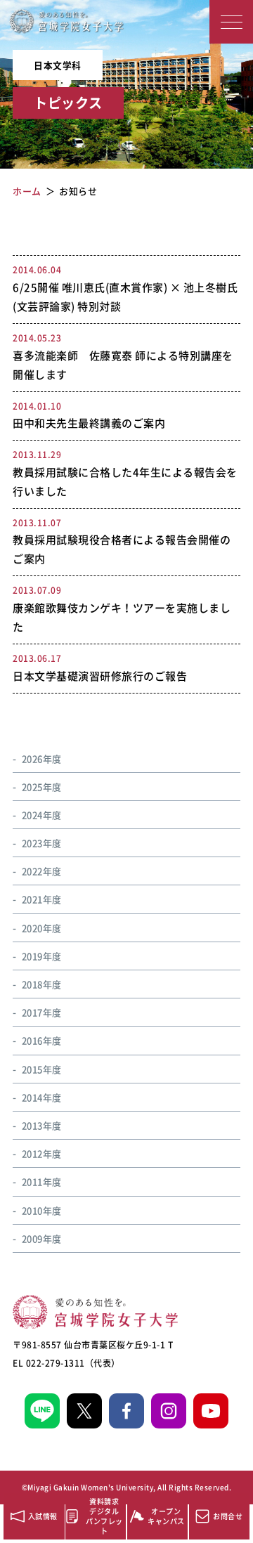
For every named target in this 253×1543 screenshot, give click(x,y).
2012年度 (42, 1153)
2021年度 (42, 899)
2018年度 (42, 984)
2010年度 (42, 1210)
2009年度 (42, 1238)
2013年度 (42, 1125)
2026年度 (42, 758)
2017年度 (42, 1012)
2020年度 (42, 928)
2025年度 (42, 786)
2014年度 (42, 1097)
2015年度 (42, 1069)
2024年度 (42, 814)
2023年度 (42, 842)
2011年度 (42, 1181)
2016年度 (42, 1040)
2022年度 (42, 871)
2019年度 (42, 956)
